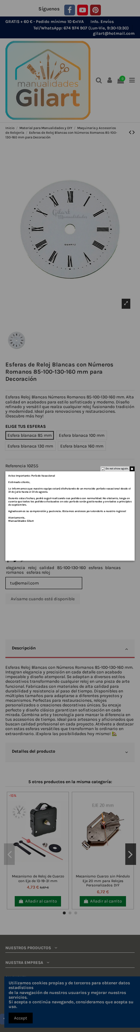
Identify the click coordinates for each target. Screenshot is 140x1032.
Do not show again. (117, 468)
